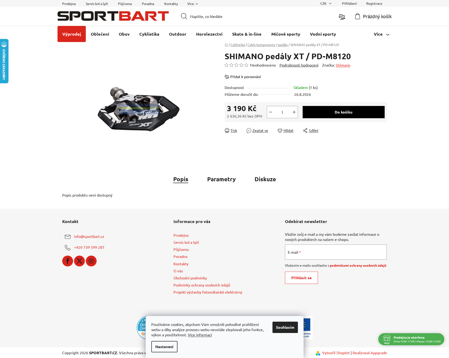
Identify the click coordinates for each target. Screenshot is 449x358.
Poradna (148, 3)
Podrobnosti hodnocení (299, 65)
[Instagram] (91, 261)
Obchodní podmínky (190, 277)
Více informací (200, 334)
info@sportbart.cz (89, 236)
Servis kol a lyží (97, 3)
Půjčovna (125, 3)
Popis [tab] (180, 179)
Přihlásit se (301, 277)
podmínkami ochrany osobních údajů (358, 265)
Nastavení (164, 346)
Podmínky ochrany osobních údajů (201, 284)
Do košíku (343, 112)
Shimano (343, 65)
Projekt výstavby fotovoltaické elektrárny (207, 292)
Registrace (374, 3)
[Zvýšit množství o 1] (294, 112)
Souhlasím (285, 327)
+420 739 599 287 (89, 247)
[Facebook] (67, 261)
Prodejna (69, 3)
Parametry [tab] (221, 179)
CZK (323, 3)
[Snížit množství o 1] (270, 112)
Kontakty (171, 3)
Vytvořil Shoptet (336, 352)
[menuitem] (72, 34)
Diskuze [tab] (265, 179)
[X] (79, 261)
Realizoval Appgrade (370, 352)
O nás (178, 270)
